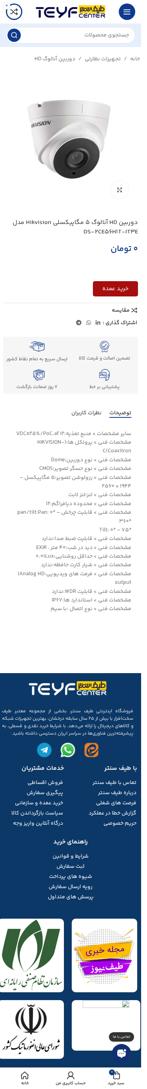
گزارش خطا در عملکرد (112, 813)
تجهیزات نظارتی (103, 59)
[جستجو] (14, 35)
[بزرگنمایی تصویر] (120, 190)
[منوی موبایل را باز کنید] (127, 12)
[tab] (120, 413)
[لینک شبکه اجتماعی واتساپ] (88, 323)
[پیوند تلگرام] (79, 323)
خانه (135, 59)
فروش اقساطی (45, 782)
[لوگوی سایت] (70, 11)
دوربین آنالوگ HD (54, 59)
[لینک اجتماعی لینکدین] (98, 323)
